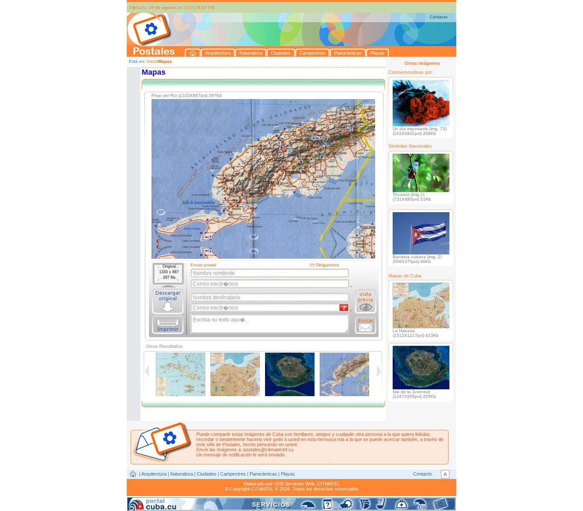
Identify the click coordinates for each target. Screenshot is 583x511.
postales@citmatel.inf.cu (268, 449)
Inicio (152, 61)
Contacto (439, 17)
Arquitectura (153, 473)
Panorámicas (263, 473)
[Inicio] (193, 53)
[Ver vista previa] (365, 301)
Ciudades (206, 473)
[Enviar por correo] (365, 325)
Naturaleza (181, 473)
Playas (288, 473)
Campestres (233, 473)
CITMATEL (328, 483)
